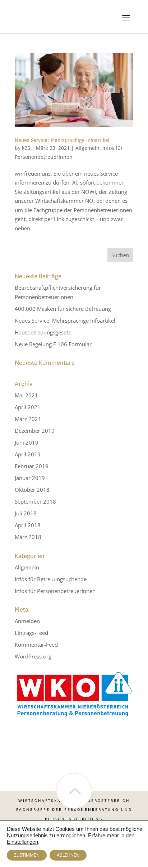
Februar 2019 (31, 466)
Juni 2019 (26, 442)
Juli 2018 (26, 513)
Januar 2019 (30, 477)
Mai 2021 (26, 395)
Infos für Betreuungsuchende (51, 579)
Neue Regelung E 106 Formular (53, 344)
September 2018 (35, 501)
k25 (26, 147)
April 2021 (28, 407)
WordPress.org (33, 656)
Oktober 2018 (32, 489)
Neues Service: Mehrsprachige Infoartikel (62, 140)
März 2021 (28, 418)
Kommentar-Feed (36, 644)
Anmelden (27, 620)
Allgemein (87, 147)
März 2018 (28, 536)
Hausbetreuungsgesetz (43, 332)
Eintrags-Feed (31, 632)
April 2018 (28, 525)
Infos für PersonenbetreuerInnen (55, 590)
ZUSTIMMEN (27, 855)
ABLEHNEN (68, 855)
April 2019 (28, 454)
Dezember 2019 (35, 430)
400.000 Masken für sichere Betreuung (63, 308)
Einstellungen (22, 842)
